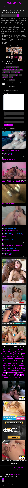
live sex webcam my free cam (10, 230)
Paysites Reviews (18, 368)
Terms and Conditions (10, 468)
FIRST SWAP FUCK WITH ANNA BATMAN (13, 181)
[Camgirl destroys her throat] (8, 158)
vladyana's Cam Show (8, 154)
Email (5, 115)
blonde (12, 70)
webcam (5, 77)
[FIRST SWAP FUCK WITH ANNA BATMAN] (14, 171)
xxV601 (4, 225)
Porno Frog (11, 373)
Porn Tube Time (9, 370)
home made (6, 72)
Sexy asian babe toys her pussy (10, 250)
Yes (3, 479)
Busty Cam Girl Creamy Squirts (10, 150)
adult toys (9, 67)
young (11, 77)
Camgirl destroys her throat (9, 159)
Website (5, 120)
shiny (18, 72)
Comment (6, 93)
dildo (16, 70)
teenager (15, 75)
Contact (17, 469)
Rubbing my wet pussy (8, 203)
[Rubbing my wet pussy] (14, 193)
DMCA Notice (22, 468)
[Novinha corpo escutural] (8, 239)
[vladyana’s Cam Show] (7, 153)
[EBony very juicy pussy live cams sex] (10, 244)
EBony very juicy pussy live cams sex (12, 245)
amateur (15, 67)
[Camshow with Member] (8, 253)
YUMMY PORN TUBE (16, 474)
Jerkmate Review (15, 361)
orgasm (13, 72)
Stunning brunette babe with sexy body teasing (12, 235)
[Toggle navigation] (3, 3)
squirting (5, 75)
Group (20, 70)
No (3, 481)
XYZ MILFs (16, 375)
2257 (12, 469)
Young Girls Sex (15, 377)
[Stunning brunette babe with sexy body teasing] (12, 233)
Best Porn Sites (8, 349)
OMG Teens (5, 368)
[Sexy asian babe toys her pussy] (9, 248)
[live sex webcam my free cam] (9, 228)
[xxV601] (14, 215)
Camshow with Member (8, 254)
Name (5, 111)
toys (20, 75)
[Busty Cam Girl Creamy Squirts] (14, 140)
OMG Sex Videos (18, 366)
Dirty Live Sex (15, 354)
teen (10, 75)
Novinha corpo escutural (8, 240)
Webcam (12, 80)
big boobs (6, 70)
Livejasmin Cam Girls (11, 363)
